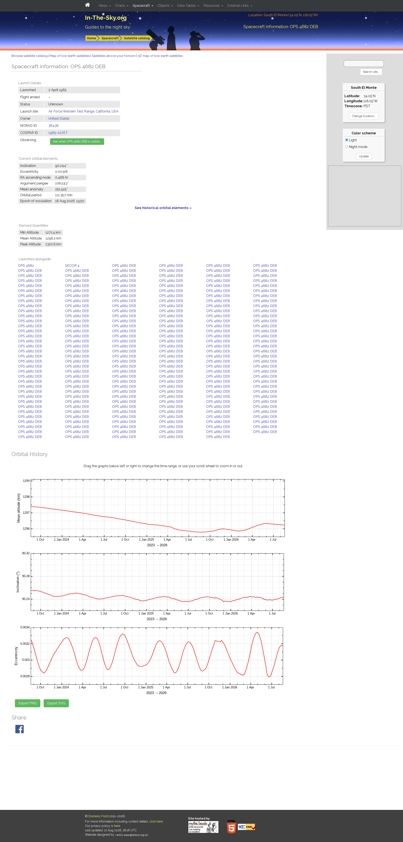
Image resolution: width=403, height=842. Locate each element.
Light (352, 140)
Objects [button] (163, 6)
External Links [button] (238, 6)
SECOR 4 (72, 266)
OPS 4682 (26, 266)
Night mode (357, 147)
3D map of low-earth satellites (160, 56)
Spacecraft (110, 38)
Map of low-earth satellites (70, 56)
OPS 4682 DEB (124, 266)
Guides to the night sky (107, 27)
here (117, 826)
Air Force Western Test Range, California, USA (83, 111)
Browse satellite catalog (30, 56)
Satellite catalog (137, 38)
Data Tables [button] (187, 6)
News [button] (103, 6)
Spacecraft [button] (142, 6)
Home (91, 38)
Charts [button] (120, 6)
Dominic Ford (99, 816)
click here (156, 821)
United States (58, 118)
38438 (53, 126)
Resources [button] (212, 6)
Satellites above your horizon (114, 56)
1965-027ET (58, 133)
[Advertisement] (364, 196)
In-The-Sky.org (106, 17)
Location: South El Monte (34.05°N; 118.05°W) (283, 15)
